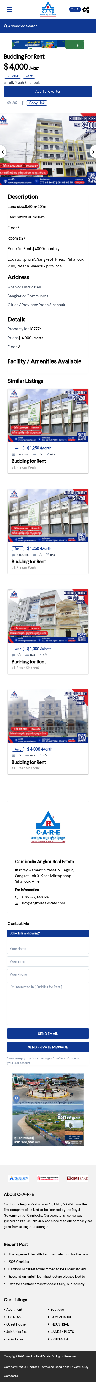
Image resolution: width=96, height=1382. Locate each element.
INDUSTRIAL (60, 1324)
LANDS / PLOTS (62, 1332)
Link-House (14, 1339)
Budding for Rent (29, 461)
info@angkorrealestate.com (43, 903)
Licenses (33, 1367)
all (6, 82)
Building (12, 76)
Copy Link (37, 103)
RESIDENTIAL (60, 1339)
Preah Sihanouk (27, 82)
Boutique (57, 1309)
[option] (18, 1179)
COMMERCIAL (61, 1317)
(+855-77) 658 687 (36, 897)
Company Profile (15, 1367)
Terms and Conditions (54, 1367)
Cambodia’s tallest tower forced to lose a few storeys (47, 1269)
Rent (29, 76)
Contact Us (11, 1376)
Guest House (16, 1324)
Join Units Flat (16, 1332)
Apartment (14, 1309)
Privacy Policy (79, 1367)
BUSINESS (13, 1317)
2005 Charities (18, 1262)
